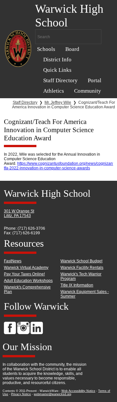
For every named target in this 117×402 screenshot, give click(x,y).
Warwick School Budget (81, 261)
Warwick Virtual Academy (26, 267)
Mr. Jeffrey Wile (58, 102)
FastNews (12, 261)
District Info (57, 59)
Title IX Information (76, 285)
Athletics (53, 91)
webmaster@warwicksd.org (52, 394)
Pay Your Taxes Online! (24, 274)
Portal (94, 80)
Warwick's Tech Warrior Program (80, 276)
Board (72, 49)
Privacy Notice (21, 394)
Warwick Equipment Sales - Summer (84, 294)
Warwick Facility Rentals (81, 267)
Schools (46, 49)
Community (87, 91)
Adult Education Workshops (28, 280)
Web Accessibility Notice (78, 391)
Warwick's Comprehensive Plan (27, 289)
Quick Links (57, 70)
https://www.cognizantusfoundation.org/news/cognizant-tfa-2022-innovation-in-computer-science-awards (59, 165)
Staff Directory (60, 80)
